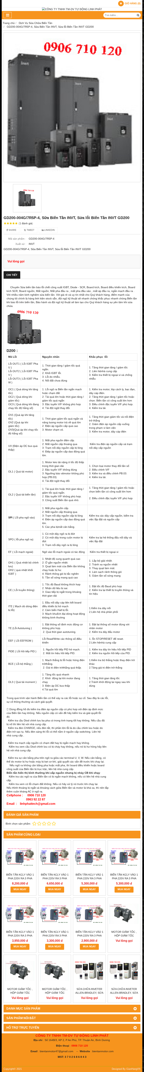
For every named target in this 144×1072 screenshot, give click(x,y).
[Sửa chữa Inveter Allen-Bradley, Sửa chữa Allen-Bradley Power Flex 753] (124, 971)
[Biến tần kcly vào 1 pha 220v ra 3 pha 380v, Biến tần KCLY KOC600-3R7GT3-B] (124, 856)
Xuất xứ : (20, 243)
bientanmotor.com (103, 1051)
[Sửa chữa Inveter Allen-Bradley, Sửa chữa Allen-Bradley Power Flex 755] (89, 971)
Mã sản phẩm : (17, 238)
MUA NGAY (20, 889)
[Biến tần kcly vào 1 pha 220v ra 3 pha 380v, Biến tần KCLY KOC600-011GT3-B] (20, 856)
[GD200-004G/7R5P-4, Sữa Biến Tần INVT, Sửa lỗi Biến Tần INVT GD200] (72, 107)
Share (12, 230)
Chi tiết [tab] (11, 274)
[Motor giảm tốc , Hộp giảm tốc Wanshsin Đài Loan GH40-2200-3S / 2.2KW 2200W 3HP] (124, 914)
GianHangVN (133, 1069)
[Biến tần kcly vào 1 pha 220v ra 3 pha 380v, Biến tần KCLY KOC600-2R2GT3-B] (20, 914)
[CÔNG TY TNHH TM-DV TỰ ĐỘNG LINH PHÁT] (72, 9)
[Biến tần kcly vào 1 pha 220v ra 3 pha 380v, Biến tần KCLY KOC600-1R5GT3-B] (54, 914)
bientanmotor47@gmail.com (56, 1051)
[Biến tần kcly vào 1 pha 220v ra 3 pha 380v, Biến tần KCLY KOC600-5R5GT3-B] (89, 856)
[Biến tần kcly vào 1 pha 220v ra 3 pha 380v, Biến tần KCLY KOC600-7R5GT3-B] (54, 856)
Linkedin (49, 230)
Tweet (30, 230)
